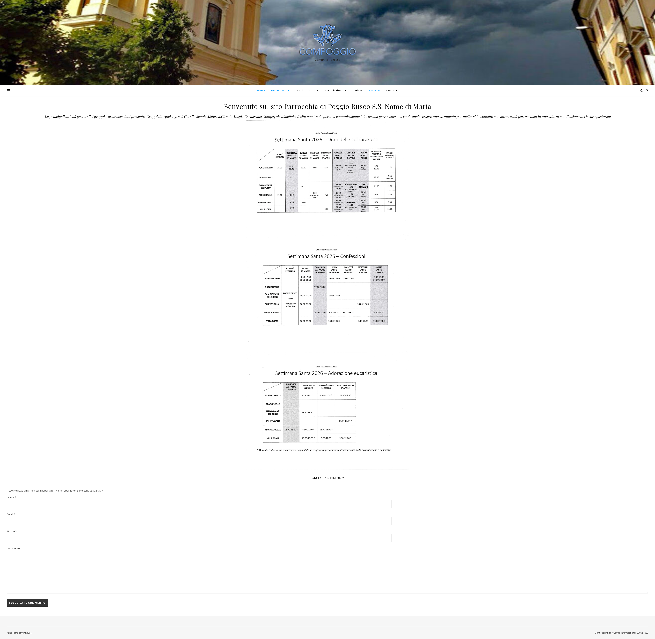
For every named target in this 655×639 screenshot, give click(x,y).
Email (11, 514)
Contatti (392, 90)
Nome (11, 497)
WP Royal (26, 632)
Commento (13, 548)
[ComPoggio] (327, 39)
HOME (261, 90)
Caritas (358, 90)
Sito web (12, 531)
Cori (312, 90)
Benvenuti (278, 90)
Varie (372, 90)
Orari (299, 90)
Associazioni (334, 90)
